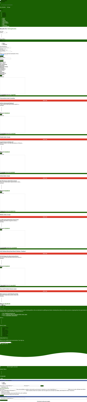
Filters (3, 43)
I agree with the (7, 343)
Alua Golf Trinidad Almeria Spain (8, 289)
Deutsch (4, 16)
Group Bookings (5, 26)
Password (26, 385)
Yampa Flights (5, 22)
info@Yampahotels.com (10, 313)
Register (4, 383)
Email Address (53, 389)
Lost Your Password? (4, 388)
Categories (4, 44)
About (3, 19)
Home (3, 18)
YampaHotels (4, 366)
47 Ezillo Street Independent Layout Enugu (9, 219)
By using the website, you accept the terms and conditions (14, 393)
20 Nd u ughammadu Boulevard (7, 103)
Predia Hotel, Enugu (5, 137)
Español (4, 15)
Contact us (4, 25)
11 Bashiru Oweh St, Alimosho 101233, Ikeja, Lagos (16, 314)
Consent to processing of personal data (10, 394)
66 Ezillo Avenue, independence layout (8, 180)
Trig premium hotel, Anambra (7, 98)
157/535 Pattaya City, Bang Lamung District (9, 256)
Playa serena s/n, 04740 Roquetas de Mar (9, 293)
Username (2, 389)
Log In (42, 385)
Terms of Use (5, 332)
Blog (3, 24)
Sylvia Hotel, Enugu (5, 176)
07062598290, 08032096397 (11, 315)
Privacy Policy (5, 327)
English (4, 12)
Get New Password (3, 400)
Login (3, 382)
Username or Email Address (6, 385)
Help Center (5, 21)
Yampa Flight (5, 335)
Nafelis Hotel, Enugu (5, 214)
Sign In (1, 9)
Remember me (4, 387)
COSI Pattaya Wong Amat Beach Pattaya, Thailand (13, 251)
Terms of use (5, 371)
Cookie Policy (5, 333)
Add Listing (2, 1)
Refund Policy (5, 331)
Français (4, 14)
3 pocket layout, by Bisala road (6, 142)
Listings (4, 20)
